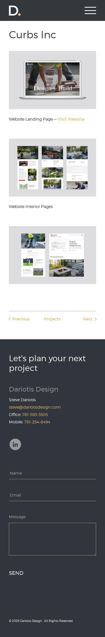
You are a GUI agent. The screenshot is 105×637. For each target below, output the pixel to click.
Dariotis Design (15, 10)
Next (88, 318)
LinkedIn (15, 444)
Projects (52, 318)
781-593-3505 (35, 414)
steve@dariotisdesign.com (35, 407)
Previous (21, 318)
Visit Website (71, 119)
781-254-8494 (37, 422)
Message (17, 516)
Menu (90, 10)
